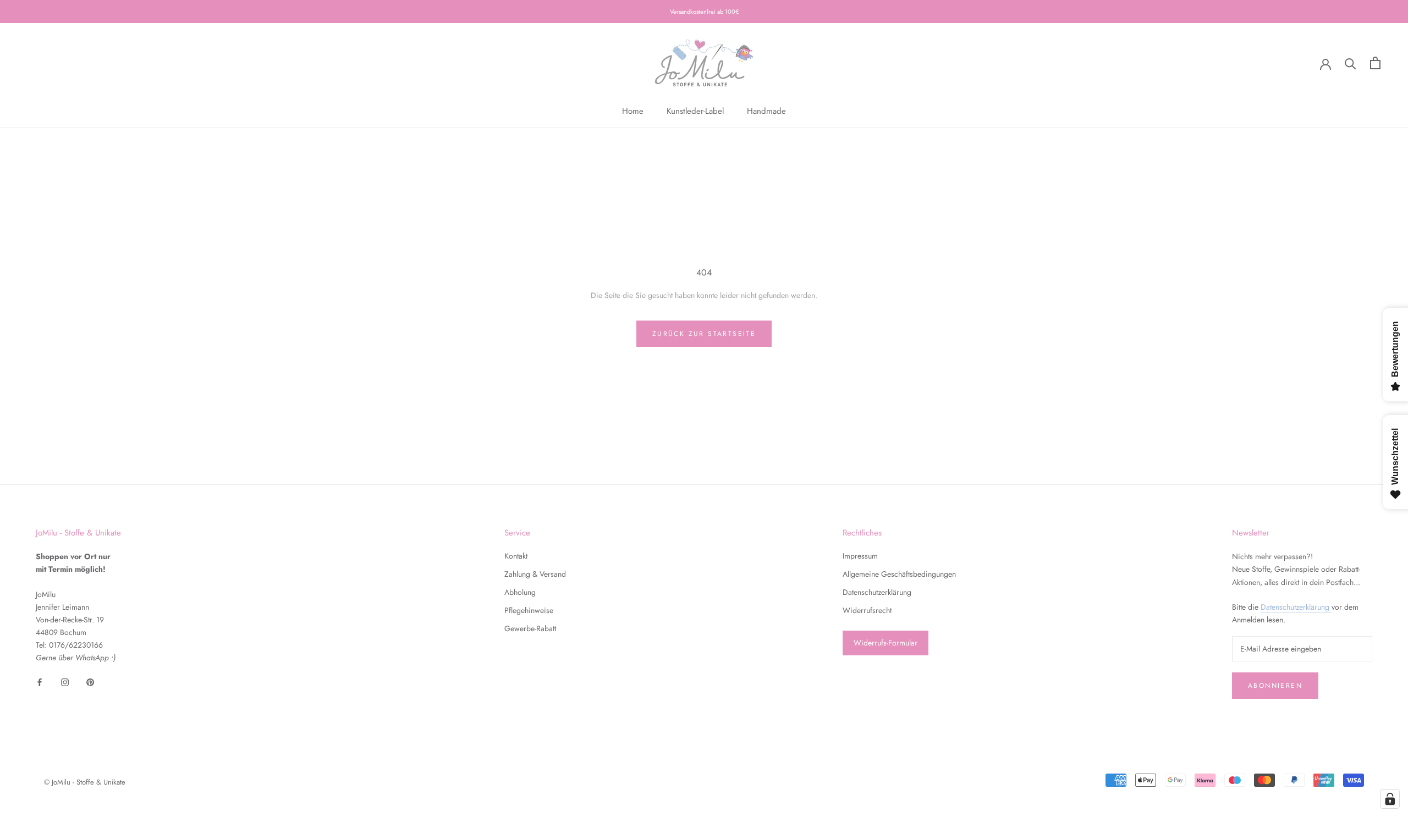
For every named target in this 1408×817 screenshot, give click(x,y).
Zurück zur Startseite (704, 334)
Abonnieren (1275, 686)
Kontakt (515, 555)
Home (633, 111)
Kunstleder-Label (695, 111)
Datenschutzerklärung (877, 592)
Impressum (860, 555)
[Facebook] (39, 682)
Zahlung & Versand (535, 573)
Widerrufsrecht (867, 610)
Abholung (520, 592)
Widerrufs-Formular (885, 642)
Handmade (766, 111)
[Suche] (1350, 63)
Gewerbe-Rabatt (530, 628)
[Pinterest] (90, 682)
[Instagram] (65, 682)
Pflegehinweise (528, 610)
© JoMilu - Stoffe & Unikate (84, 782)
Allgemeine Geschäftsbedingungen (899, 573)
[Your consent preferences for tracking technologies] (1389, 799)
